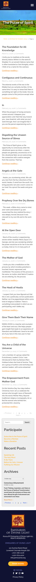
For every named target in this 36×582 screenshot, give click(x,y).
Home (5, 39)
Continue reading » (10, 70)
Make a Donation (10, 441)
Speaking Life (9, 455)
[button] (32, 5)
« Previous (8, 413)
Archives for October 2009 (18, 39)
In (3, 105)
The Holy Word (9, 457)
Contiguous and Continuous (17, 77)
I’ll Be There (8, 460)
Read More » (8, 500)
